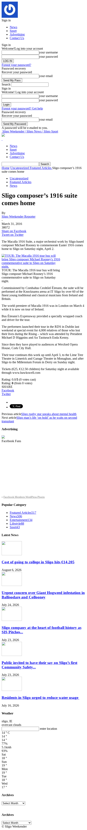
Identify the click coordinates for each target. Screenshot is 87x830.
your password (48, 56)
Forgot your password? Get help (22, 108)
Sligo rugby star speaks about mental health (48, 414)
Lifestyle (17, 523)
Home (6, 168)
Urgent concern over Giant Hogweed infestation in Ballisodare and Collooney (43, 595)
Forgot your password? (16, 65)
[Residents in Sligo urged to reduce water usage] (12, 689)
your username (48, 52)
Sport (13, 30)
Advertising (17, 34)
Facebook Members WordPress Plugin (24, 496)
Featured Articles (20, 182)
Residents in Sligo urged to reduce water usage (40, 697)
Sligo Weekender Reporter (18, 216)
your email (46, 76)
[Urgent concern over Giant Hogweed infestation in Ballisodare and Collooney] (12, 585)
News (13, 27)
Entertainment (21, 520)
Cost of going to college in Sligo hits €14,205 (38, 562)
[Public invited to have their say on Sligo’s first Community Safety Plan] (12, 655)
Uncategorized (19, 178)
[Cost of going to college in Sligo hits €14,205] (12, 554)
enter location (48, 728)
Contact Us (17, 38)
